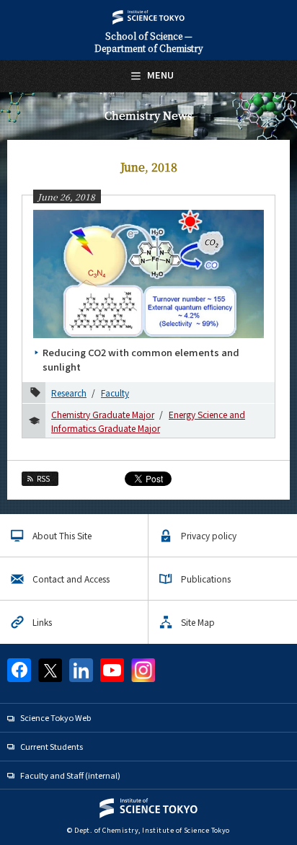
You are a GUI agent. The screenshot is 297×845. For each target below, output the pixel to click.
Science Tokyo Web (55, 717)
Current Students (51, 746)
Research (69, 392)
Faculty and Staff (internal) (70, 775)
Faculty (115, 392)
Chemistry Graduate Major (102, 414)
